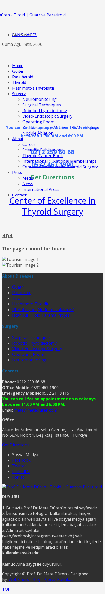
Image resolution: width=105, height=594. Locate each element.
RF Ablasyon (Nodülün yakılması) (43, 309)
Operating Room (38, 122)
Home (17, 65)
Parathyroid (22, 76)
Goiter (18, 71)
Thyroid (19, 82)
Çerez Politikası (59, 579)
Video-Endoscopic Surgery (47, 116)
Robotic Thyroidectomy (44, 110)
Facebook (21, 460)
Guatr (17, 287)
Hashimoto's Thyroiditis (33, 87)
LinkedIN (21, 471)
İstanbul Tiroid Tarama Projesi (41, 315)
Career (28, 144)
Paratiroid (21, 292)
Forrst (18, 477)
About (17, 138)
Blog (37, 579)
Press (17, 172)
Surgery (19, 93)
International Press (40, 189)
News (27, 183)
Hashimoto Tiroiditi (30, 304)
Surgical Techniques (41, 105)
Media (28, 178)
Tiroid (18, 298)
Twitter (19, 466)
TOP (6, 589)
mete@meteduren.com (35, 410)
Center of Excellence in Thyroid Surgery (52, 206)
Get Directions (15, 445)
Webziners (19, 579)
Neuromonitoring (39, 99)
